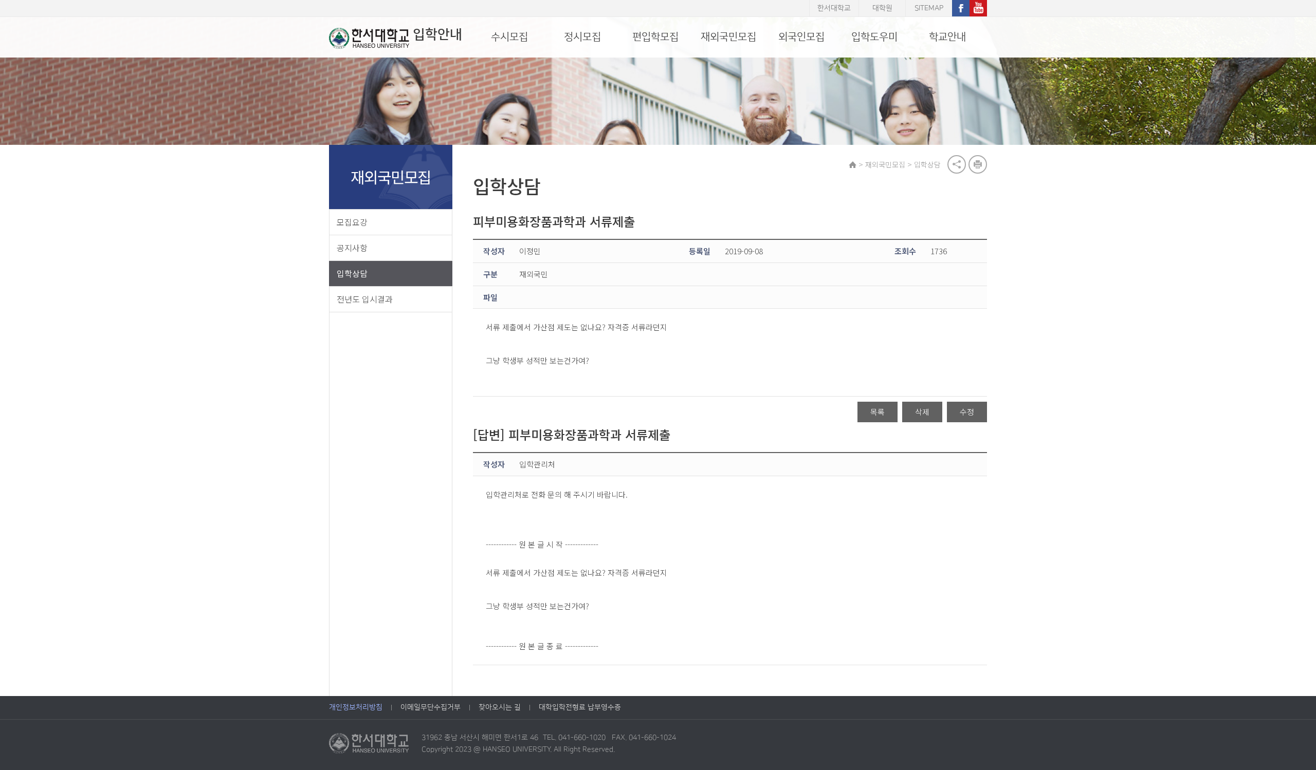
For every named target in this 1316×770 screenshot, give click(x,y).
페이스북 (961, 8)
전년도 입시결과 (365, 299)
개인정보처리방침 (355, 707)
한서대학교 (834, 8)
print (977, 164)
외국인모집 (801, 37)
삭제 (922, 411)
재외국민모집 (728, 37)
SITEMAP (929, 8)
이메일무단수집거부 (430, 707)
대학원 (882, 8)
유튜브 (978, 8)
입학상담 (352, 273)
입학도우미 (874, 37)
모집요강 (352, 222)
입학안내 (437, 34)
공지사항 (352, 247)
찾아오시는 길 (500, 707)
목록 (877, 411)
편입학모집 (655, 37)
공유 (956, 164)
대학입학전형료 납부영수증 (580, 707)
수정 (967, 411)
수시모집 (509, 37)
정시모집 (582, 37)
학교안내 (947, 37)
